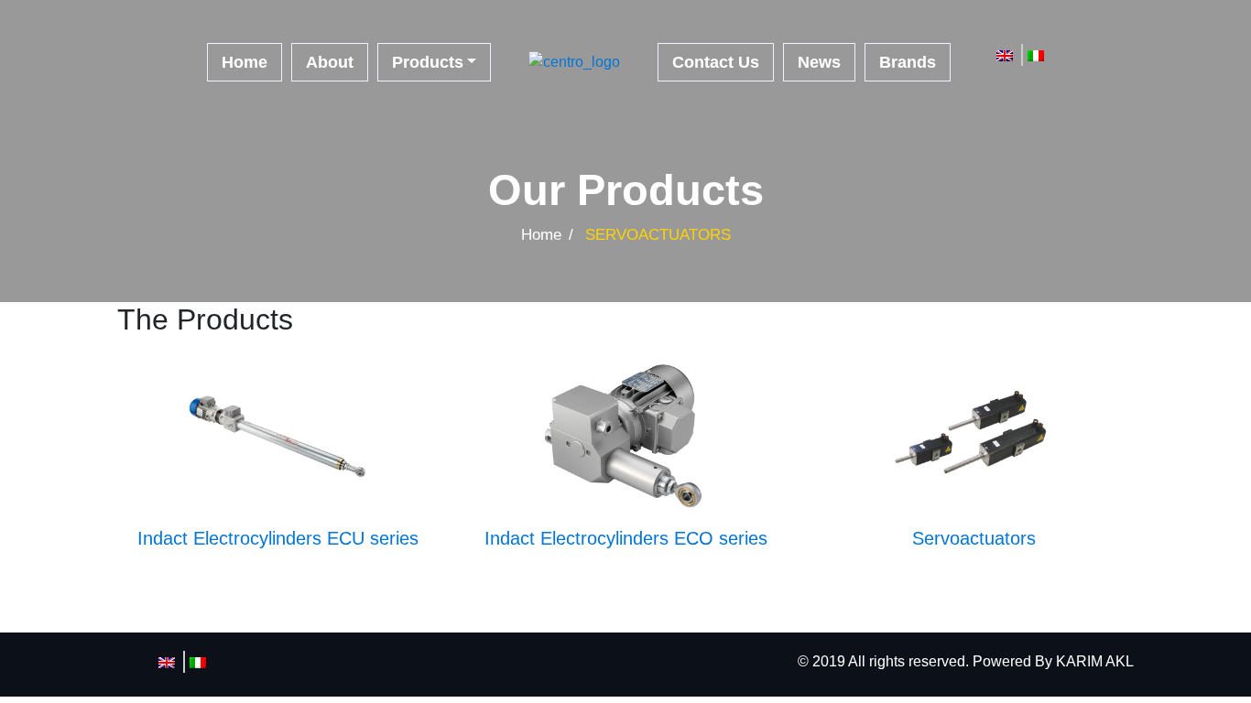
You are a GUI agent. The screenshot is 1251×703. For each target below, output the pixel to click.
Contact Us (715, 62)
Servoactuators (974, 538)
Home (244, 62)
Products (427, 62)
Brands (907, 62)
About (330, 62)
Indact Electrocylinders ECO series (625, 538)
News (819, 62)
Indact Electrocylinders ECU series (278, 538)
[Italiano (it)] (1036, 54)
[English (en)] (1004, 54)
